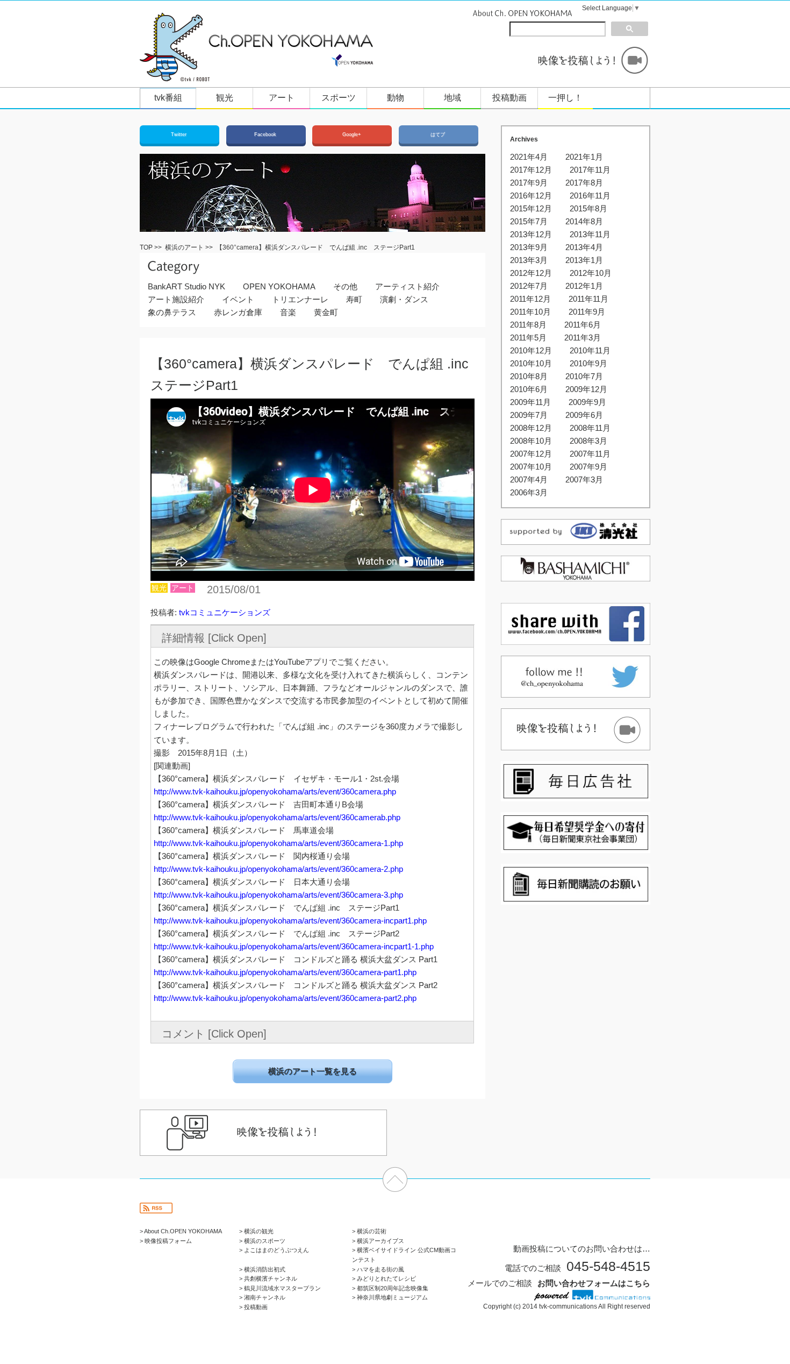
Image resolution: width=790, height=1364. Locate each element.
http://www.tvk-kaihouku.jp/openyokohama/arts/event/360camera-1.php (278, 843)
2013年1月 (584, 260)
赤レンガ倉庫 (238, 312)
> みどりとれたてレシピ (384, 1278)
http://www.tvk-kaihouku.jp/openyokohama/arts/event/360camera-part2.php (285, 998)
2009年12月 (586, 389)
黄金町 (326, 312)
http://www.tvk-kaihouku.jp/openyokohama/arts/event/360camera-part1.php (285, 972)
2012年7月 (529, 285)
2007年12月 (531, 453)
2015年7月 (529, 221)
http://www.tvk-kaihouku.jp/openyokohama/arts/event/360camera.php (275, 791)
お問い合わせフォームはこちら (593, 1283)
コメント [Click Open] (214, 1034)
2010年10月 (531, 363)
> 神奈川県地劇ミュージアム (390, 1297)
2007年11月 (590, 453)
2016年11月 (590, 195)
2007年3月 (584, 479)
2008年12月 (531, 427)
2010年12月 (531, 350)
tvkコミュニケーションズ (224, 612)
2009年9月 (587, 402)
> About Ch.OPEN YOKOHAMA (181, 1231)
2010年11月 (590, 350)
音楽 (288, 312)
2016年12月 (531, 195)
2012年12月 (531, 273)
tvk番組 (168, 97)
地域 (452, 97)
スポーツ (338, 97)
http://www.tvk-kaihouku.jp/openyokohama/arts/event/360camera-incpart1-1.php (294, 946)
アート (282, 97)
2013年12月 (531, 234)
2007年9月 (588, 466)
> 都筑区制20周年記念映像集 (390, 1288)
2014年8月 (584, 221)
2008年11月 (590, 427)
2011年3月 (582, 337)
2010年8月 (529, 376)
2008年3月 (588, 440)
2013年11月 (590, 234)
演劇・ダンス (404, 299)
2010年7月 (584, 376)
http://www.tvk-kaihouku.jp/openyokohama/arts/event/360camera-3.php (278, 894)
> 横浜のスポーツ (262, 1241)
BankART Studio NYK (186, 286)
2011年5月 (528, 337)
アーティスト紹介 (407, 286)
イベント (238, 299)
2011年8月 (528, 324)
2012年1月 (584, 285)
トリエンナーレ (300, 299)
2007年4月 (529, 479)
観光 (224, 97)
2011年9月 (587, 311)
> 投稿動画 (253, 1307)
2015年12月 (531, 208)
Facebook (266, 134)
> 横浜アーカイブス (378, 1241)
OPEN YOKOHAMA (279, 286)
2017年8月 (584, 182)
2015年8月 (588, 208)
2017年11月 (590, 169)
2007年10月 (531, 466)
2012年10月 (591, 273)
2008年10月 (531, 440)
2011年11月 (588, 298)
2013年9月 (529, 247)
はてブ (438, 134)
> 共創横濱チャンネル (268, 1278)
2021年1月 (584, 156)
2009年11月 (530, 402)
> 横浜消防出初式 (262, 1269)
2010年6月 (529, 389)
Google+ (352, 134)
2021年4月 (529, 156)
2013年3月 (529, 260)
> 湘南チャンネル (262, 1297)
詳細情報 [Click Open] (214, 638)
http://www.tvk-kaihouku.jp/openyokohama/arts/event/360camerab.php (277, 817)
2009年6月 (584, 415)
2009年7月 (529, 415)
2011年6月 (582, 324)
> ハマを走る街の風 (378, 1269)
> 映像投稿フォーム (166, 1241)
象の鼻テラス (172, 312)
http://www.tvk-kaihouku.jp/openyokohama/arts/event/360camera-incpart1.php (290, 920)
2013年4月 (584, 247)
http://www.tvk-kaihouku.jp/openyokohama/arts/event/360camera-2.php (278, 868)
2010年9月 (588, 363)
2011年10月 (530, 311)
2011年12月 (530, 298)
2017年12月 (531, 169)
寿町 (354, 299)
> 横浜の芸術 (369, 1231)
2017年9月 (529, 182)
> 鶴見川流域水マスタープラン (280, 1288)
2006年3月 (529, 492)
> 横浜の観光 (256, 1231)
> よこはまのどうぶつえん (274, 1250)
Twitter (179, 134)
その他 (345, 286)
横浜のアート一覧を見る (312, 1071)
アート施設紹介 (176, 299)
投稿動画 (509, 97)
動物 (395, 97)
